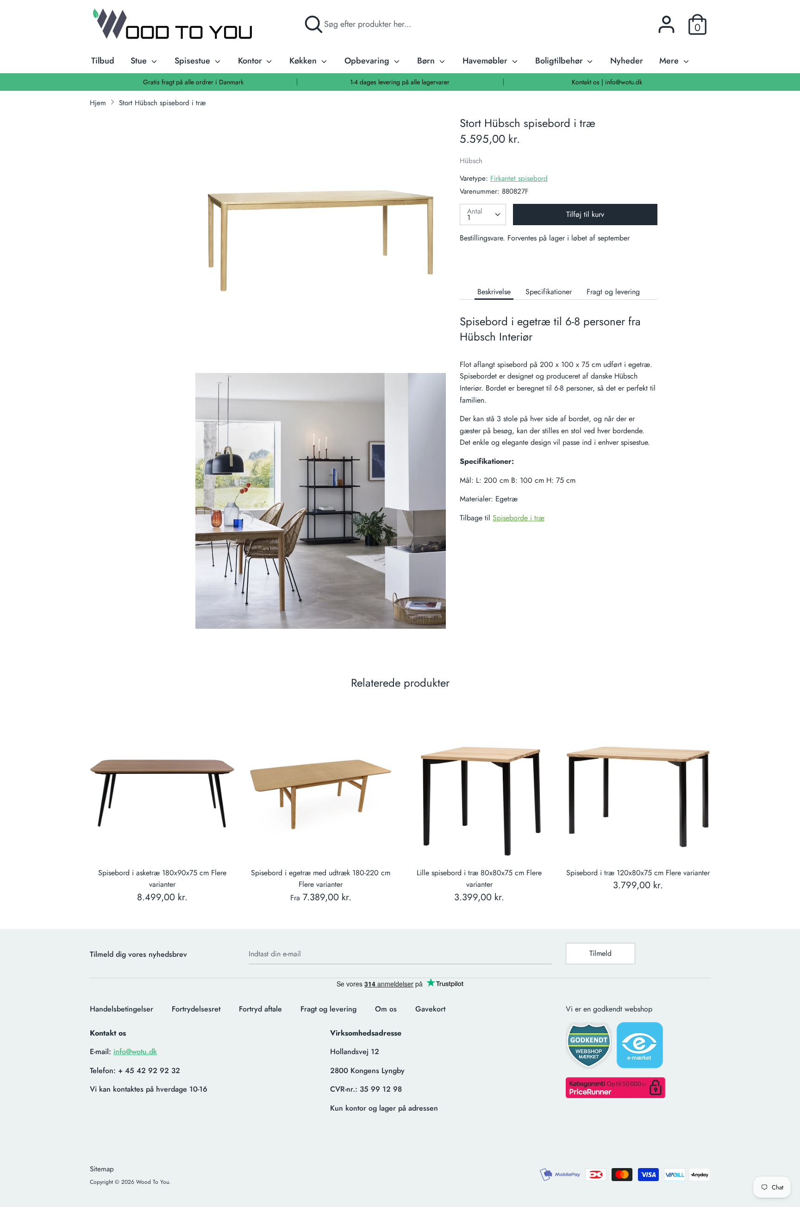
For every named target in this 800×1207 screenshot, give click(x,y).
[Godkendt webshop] (590, 1048)
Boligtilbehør (560, 61)
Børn (427, 61)
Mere (670, 61)
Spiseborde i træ (518, 517)
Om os (386, 1009)
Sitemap (102, 1169)
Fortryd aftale (260, 1009)
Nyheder (626, 61)
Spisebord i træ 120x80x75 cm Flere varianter (638, 872)
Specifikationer (548, 291)
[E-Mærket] (641, 1048)
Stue (140, 61)
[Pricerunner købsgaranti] (615, 1095)
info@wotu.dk (135, 1051)
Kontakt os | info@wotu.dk (607, 82)
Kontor (251, 61)
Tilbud (102, 61)
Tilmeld (600, 953)
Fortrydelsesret (196, 1009)
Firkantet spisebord (519, 178)
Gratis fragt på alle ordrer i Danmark (193, 82)
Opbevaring (368, 61)
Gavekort (430, 1009)
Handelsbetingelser (121, 1009)
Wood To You (152, 1182)
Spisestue (193, 61)
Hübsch (471, 161)
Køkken (304, 61)
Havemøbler (486, 61)
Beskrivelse (494, 291)
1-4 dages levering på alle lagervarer (400, 82)
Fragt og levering (613, 291)
